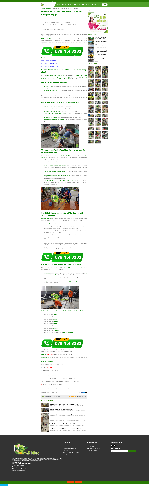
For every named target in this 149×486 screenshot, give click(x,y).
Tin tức (87, 4)
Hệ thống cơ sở (95, 4)
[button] (103, 1)
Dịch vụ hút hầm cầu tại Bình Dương (48, 60)
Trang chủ (58, 4)
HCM (75, 4)
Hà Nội (69, 4)
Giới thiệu (64, 4)
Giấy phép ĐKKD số (18, 465)
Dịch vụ (81, 4)
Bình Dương (48, 8)
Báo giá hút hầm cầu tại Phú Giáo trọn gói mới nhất (54, 29)
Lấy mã (2, 484)
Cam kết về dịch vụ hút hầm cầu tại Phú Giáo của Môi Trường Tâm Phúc (58, 27)
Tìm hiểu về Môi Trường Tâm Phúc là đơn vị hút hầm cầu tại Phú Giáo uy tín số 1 (59, 24)
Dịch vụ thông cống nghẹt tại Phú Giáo (49, 63)
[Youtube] (114, 445)
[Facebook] (112, 445)
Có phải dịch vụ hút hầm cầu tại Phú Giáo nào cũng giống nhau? (56, 22)
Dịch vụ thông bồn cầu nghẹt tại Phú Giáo (49, 66)
